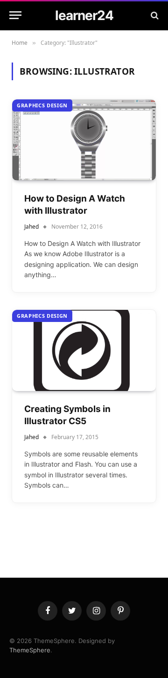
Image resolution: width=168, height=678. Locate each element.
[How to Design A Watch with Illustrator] (84, 139)
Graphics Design (42, 105)
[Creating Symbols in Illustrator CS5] (84, 350)
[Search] (154, 15)
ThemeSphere (29, 650)
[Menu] (15, 15)
